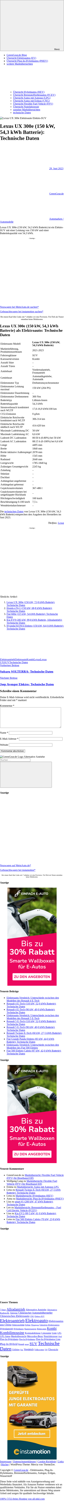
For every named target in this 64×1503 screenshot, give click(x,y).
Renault (21, 1344)
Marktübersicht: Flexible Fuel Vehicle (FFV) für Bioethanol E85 (32, 1182)
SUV (6, 662)
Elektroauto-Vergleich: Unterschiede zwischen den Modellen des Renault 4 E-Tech (33, 999)
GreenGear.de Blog (17, 55)
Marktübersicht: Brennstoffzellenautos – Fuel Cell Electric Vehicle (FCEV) (34, 1209)
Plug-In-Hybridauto (9, 1339)
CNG (32, 1316)
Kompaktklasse (33, 1333)
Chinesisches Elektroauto (15, 1316)
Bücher (5, 1464)
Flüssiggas (35, 1325)
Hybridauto (19, 1329)
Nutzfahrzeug (51, 1336)
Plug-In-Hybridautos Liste (48, 1339)
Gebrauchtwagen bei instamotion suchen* (21, 311)
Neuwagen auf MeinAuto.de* (15, 865)
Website (4, 744)
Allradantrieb (16, 1309)
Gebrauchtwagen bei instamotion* (17, 870)
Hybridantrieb (6, 1329)
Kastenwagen (30, 1329)
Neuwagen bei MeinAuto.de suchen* (19, 307)
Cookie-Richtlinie (47, 1461)
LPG (59, 1333)
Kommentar (7, 705)
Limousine (46, 1333)
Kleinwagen (41, 1329)
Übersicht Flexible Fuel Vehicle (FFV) (33, 103)
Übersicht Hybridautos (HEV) (28, 92)
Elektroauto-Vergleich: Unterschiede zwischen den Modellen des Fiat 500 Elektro (33, 1046)
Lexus (61, 523)
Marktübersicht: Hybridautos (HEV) (34, 1195)
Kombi (30, 659)
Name (4, 732)
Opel (60, 1336)
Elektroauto (21, 659)
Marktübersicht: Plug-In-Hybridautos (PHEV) (40, 1198)
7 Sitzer (3, 1310)
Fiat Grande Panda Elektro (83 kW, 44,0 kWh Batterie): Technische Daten (30, 1040)
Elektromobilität (18, 1325)
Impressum (5, 1461)
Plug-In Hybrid (9, 1344)
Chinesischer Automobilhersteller (35, 1312)
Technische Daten (18, 662)
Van (21, 1350)
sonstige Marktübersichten (26, 109)
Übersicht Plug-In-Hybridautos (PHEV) (27, 61)
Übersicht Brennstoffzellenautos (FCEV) (34, 95)
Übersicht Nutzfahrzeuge (26, 106)
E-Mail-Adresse (9, 738)
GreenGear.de (56, 193)
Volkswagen (39, 1350)
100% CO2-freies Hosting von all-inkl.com (22, 1498)
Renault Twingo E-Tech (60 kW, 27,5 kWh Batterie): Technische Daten (34, 1191)
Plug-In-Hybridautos (27, 1339)
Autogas (14, 1313)
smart (27, 1344)
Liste (54, 1333)
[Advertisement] (32, 271)
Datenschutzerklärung (24, 1461)
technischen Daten (13, 511)
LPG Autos (5, 1336)
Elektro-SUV (39, 1316)
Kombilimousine (12, 1333)
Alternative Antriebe (36, 1309)
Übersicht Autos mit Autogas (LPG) (31, 97)
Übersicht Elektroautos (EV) (21, 58)
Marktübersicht (18, 1336)
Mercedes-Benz (35, 1336)
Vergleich (29, 1349)
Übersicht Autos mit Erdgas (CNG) (31, 100)
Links (61, 1461)
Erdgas (28, 1325)
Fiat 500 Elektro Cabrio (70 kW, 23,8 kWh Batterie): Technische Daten (33, 1221)
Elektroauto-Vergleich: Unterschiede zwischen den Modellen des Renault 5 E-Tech (33, 1017)
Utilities (16, 1349)
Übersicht (53, 1349)
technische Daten (22, 112)
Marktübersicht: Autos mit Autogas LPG (38, 1186)
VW (46, 1350)
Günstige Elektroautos (49, 1325)
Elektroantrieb (7, 659)
